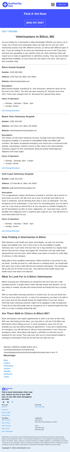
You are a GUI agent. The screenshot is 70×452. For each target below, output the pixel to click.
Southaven (8, 374)
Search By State (39, 406)
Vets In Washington (7, 431)
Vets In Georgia (6, 425)
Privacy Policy (6, 415)
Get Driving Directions (11, 111)
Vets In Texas (5, 428)
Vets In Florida (6, 423)
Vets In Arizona (6, 420)
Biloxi (6, 360)
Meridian (7, 371)
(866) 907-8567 (35, 22)
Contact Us (5, 409)
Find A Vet (62, 4)
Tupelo (6, 377)
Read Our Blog (6, 412)
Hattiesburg (8, 366)
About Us (4, 406)
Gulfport (7, 363)
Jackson (7, 368)
